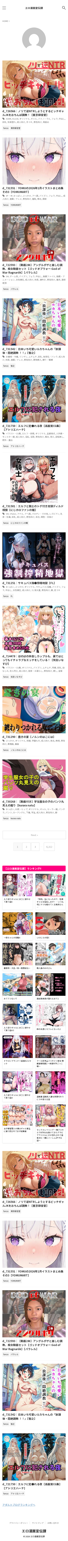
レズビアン (54, 513)
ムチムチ (33, 356)
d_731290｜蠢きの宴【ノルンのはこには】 (29, 737)
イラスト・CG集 (13, 433)
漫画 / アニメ (16, 198)
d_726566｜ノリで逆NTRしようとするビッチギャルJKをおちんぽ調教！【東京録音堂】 (33, 113)
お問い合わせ (53, 1523)
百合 (38, 516)
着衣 (58, 279)
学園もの (36, 740)
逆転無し (59, 436)
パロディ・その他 (40, 513)
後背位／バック (50, 356)
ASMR (8, 118)
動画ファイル (49, 276)
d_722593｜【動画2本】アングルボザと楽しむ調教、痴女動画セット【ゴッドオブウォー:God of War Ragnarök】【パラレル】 (32, 268)
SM (7, 276)
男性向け (38, 122)
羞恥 (34, 198)
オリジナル (24, 118)
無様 (58, 740)
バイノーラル (44, 118)
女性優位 (20, 279)
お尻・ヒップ (21, 809)
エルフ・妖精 (28, 433)
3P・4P (9, 195)
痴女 (47, 436)
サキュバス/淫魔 (43, 586)
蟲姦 (17, 743)
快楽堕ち (12, 122)
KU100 (15, 118)
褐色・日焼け (47, 516)
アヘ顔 (35, 195)
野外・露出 (7, 440)
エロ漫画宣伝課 (34, 7)
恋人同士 (14, 670)
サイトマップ (37, 1523)
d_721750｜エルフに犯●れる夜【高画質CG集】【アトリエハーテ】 (32, 427)
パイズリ (43, 195)
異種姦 (11, 743)
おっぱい (17, 195)
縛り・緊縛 (48, 359)
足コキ (57, 590)
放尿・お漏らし (35, 670)
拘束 (36, 279)
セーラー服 (52, 809)
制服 (29, 740)
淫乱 (27, 436)
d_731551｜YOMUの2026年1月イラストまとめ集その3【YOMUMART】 (32, 190)
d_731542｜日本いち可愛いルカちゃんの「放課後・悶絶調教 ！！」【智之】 (31, 351)
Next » (34, 835)
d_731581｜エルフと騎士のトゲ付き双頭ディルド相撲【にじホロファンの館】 (33, 508)
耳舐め (46, 122)
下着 (28, 812)
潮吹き (43, 279)
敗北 (52, 740)
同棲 (54, 667)
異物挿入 (37, 359)
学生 (33, 812)
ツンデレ (23, 356)
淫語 (32, 436)
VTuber (13, 513)
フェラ (55, 118)
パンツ (9, 812)
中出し (62, 118)
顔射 (45, 198)
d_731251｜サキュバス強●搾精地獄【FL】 (29, 583)
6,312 (49, 846)
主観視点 (51, 433)
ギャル (34, 118)
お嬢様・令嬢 (12, 356)
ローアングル (19, 812)
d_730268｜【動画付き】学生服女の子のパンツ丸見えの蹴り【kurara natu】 (33, 803)
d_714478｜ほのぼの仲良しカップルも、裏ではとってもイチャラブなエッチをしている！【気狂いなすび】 (33, 660)
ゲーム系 (14, 276)
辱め (39, 198)
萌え (52, 436)
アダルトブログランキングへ (18, 1505)
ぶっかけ (27, 195)
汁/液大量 (35, 590)
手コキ (29, 122)
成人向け (21, 122)
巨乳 (4, 122)
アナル (20, 513)
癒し (55, 670)
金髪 (60, 670)
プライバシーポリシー (18, 1523)
